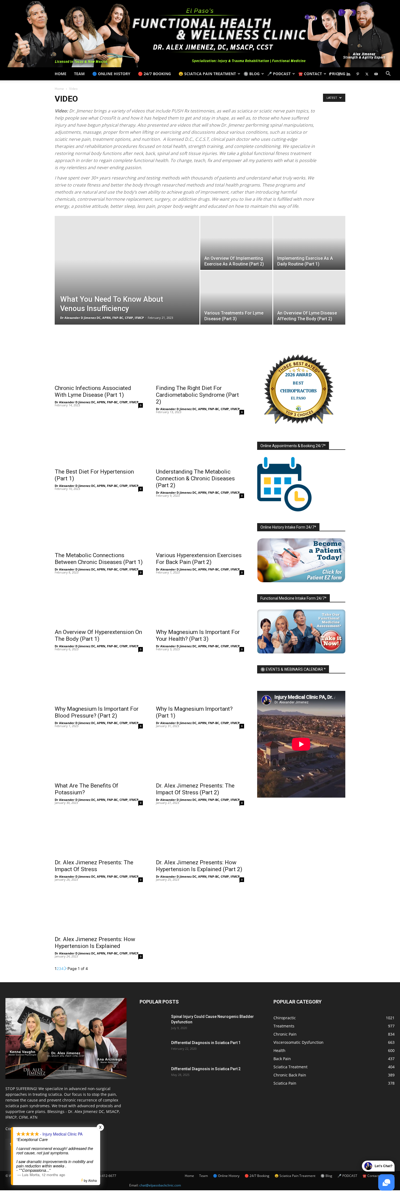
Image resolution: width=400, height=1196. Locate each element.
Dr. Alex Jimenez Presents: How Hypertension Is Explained (95, 942)
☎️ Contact (310, 73)
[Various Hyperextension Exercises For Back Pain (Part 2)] (200, 526)
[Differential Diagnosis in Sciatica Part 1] (153, 1049)
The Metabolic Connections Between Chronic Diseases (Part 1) (99, 558)
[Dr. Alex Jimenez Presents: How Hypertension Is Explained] (99, 910)
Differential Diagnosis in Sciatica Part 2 (206, 1069)
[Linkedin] (348, 73)
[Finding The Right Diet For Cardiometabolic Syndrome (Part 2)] (200, 359)
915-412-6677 (105, 1175)
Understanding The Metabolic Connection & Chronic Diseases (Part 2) (195, 478)
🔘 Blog (252, 73)
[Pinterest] (357, 73)
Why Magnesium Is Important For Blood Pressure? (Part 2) (97, 712)
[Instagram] (339, 73)
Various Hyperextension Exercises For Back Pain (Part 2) (199, 558)
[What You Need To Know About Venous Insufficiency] (127, 279)
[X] (367, 73)
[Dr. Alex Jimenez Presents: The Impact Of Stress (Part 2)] (200, 757)
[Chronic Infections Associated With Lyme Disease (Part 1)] (99, 359)
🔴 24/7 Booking (154, 73)
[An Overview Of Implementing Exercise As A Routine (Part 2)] (236, 243)
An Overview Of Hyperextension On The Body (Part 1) (98, 635)
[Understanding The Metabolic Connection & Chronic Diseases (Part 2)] (200, 443)
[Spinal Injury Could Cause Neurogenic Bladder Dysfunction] (153, 1023)
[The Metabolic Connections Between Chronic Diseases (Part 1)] (99, 526)
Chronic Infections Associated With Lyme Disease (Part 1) (93, 391)
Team (79, 73)
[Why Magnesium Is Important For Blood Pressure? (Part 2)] (99, 680)
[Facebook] (330, 73)
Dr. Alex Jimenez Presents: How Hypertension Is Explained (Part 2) (199, 865)
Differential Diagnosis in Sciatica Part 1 (206, 1043)
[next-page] (65, 968)
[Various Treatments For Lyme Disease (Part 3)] (236, 298)
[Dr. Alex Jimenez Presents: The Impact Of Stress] (99, 834)
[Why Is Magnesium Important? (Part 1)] (200, 680)
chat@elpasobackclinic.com (160, 1185)
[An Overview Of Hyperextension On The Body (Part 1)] (99, 603)
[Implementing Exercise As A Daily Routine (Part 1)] (309, 243)
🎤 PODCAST (279, 73)
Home (60, 73)
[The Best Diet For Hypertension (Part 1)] (99, 443)
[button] (388, 74)
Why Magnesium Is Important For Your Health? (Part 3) (198, 635)
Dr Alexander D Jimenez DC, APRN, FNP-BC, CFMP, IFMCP (102, 318)
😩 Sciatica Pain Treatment (207, 73)
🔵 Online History (111, 73)
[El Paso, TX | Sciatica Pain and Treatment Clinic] (200, 33)
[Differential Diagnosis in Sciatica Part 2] (153, 1075)
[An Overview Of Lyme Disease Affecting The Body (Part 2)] (309, 298)
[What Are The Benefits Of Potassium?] (99, 757)
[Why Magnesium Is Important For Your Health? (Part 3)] (200, 603)
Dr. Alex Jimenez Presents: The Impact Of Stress (94, 865)
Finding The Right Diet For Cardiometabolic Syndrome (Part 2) (197, 395)
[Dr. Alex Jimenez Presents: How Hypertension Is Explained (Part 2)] (200, 834)
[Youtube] (376, 73)
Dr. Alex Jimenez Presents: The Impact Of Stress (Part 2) (195, 789)
